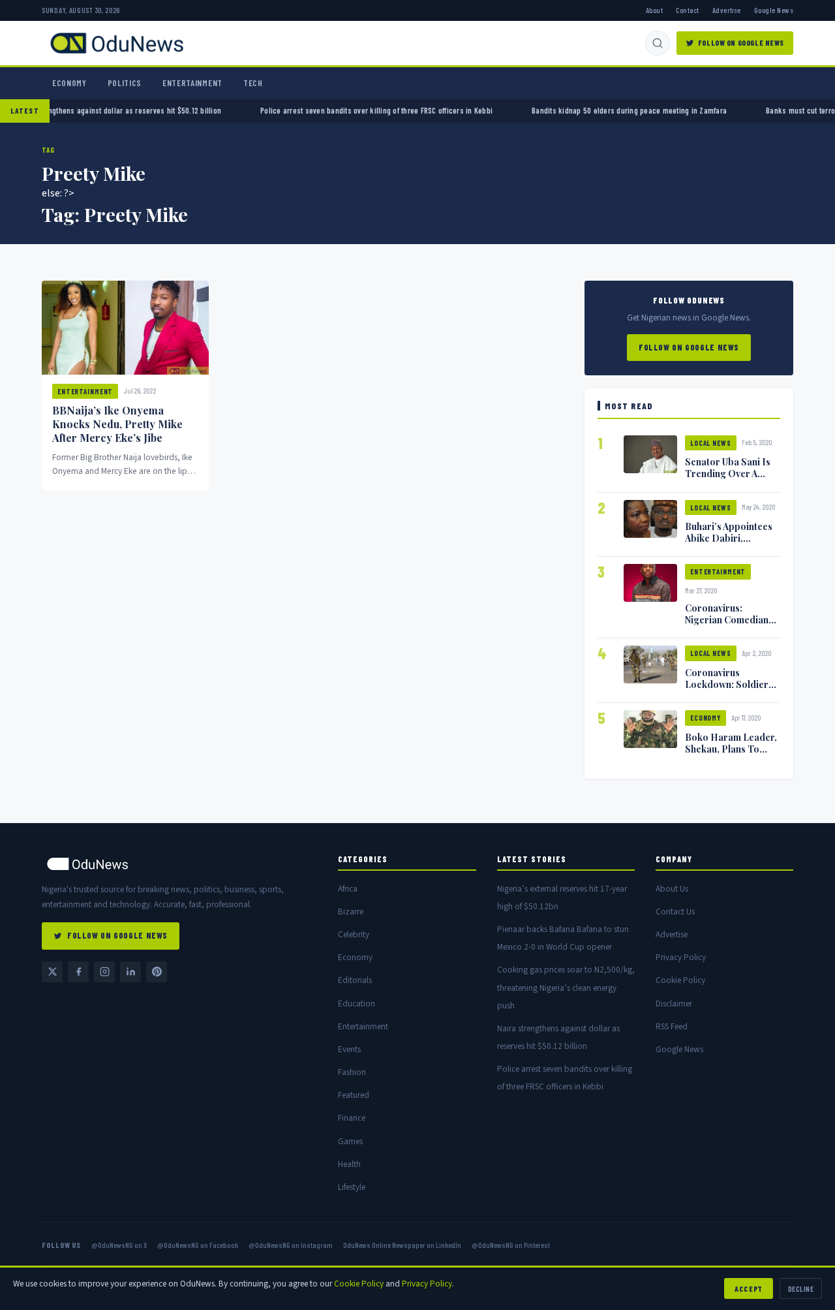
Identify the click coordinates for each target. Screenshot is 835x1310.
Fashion (352, 1072)
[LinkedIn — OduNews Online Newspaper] (130, 971)
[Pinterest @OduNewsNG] (156, 971)
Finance (351, 1118)
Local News (710, 443)
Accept (749, 1288)
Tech (253, 83)
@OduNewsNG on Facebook (197, 1244)
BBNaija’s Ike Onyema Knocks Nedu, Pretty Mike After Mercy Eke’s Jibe (117, 423)
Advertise (726, 9)
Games (350, 1141)
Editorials (355, 980)
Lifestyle (351, 1187)
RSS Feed (672, 1026)
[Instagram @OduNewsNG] (104, 971)
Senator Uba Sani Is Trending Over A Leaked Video (727, 473)
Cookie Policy (680, 980)
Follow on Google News (741, 42)
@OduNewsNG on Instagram (291, 1244)
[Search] (657, 43)
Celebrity (353, 934)
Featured (353, 1095)
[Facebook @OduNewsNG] (78, 971)
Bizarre (350, 911)
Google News (773, 9)
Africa (347, 888)
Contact (687, 9)
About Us (672, 888)
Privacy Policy (681, 957)
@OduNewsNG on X (119, 1244)
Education (356, 1003)
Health (349, 1164)
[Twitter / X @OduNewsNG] (52, 971)
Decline (800, 1288)
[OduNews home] (179, 863)
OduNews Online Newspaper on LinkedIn (402, 1244)
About (654, 9)
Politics (125, 83)
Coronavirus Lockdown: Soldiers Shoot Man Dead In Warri (729, 689)
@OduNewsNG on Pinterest (511, 1244)
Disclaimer (674, 1003)
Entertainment (192, 83)
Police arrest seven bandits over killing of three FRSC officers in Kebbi (345, 110)
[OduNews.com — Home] (117, 43)
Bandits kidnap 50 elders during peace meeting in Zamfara (597, 110)
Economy (69, 83)
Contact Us (675, 911)
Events (349, 1049)
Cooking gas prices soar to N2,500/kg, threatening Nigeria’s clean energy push (566, 987)
